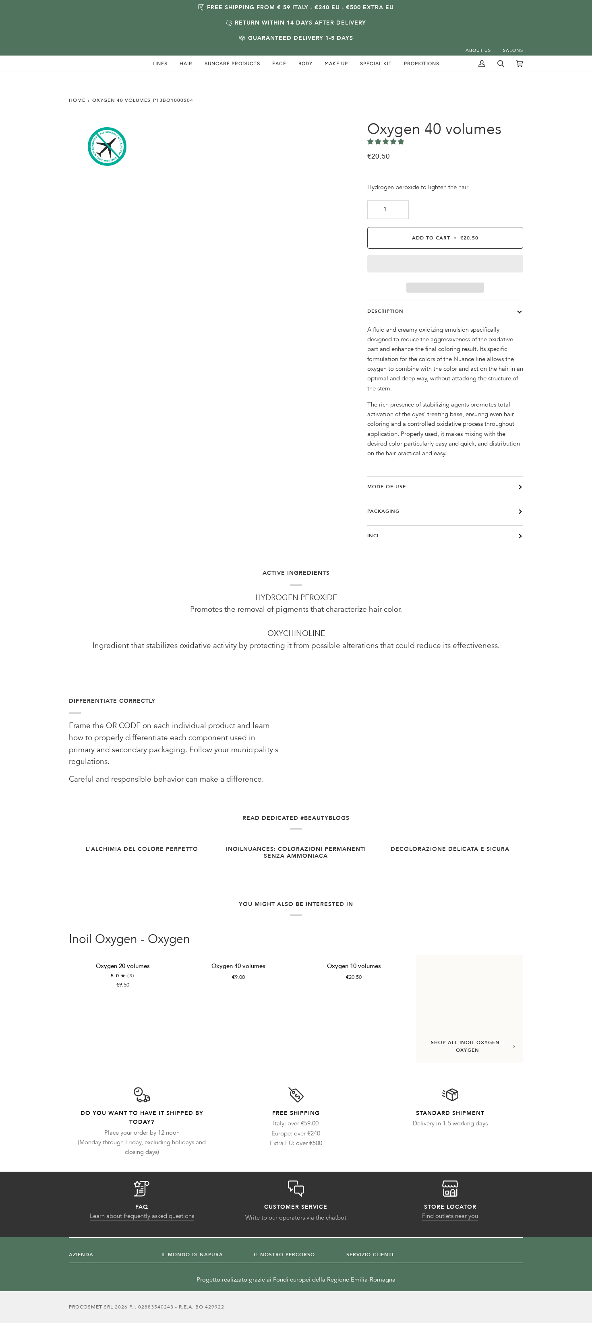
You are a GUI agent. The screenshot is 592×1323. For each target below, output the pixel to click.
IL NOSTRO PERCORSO (284, 1254)
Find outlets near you (450, 1216)
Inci (373, 536)
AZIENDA (81, 1254)
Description (385, 311)
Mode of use (386, 486)
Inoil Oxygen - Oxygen (129, 939)
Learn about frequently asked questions (142, 1216)
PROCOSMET (86, 1307)
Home (77, 100)
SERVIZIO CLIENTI (369, 1254)
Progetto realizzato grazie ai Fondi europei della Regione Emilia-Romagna (296, 1280)
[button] (160, 64)
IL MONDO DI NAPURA (192, 1254)
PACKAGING (383, 511)
